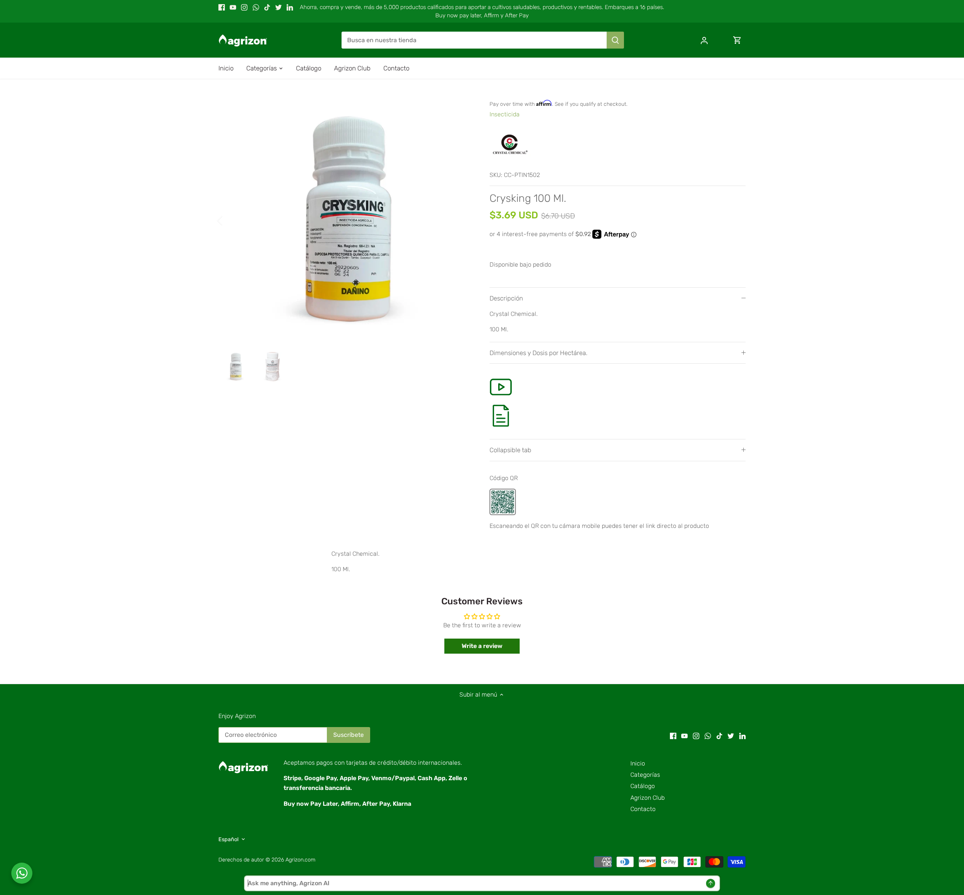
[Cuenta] (704, 40)
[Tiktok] (267, 7)
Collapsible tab (510, 450)
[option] (344, 220)
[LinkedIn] (290, 7)
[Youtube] (233, 7)
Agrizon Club (647, 797)
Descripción (506, 298)
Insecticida (505, 114)
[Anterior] (230, 220)
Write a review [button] (482, 646)
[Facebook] (221, 7)
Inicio (637, 763)
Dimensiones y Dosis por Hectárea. (538, 353)
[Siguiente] (460, 220)
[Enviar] (615, 40)
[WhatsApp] (256, 7)
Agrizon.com (300, 860)
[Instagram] (244, 7)
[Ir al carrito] (737, 40)
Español (228, 839)
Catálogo (642, 786)
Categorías (645, 774)
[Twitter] (278, 7)
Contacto (643, 809)
